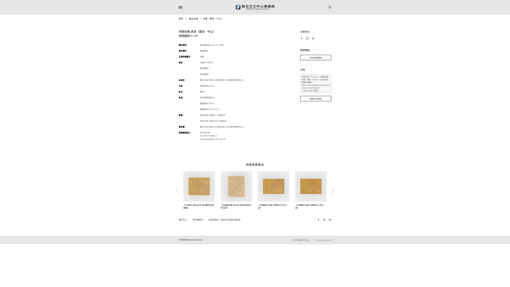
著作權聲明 (198, 219)
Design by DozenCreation (323, 240)
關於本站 (183, 219)
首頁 (181, 18)
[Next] (330, 190)
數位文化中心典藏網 (255, 7)
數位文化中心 (304, 240)
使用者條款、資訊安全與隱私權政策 (224, 219)
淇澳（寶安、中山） (213, 18)
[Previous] (179, 190)
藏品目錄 (193, 18)
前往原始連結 (316, 57)
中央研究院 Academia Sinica (190, 239)
